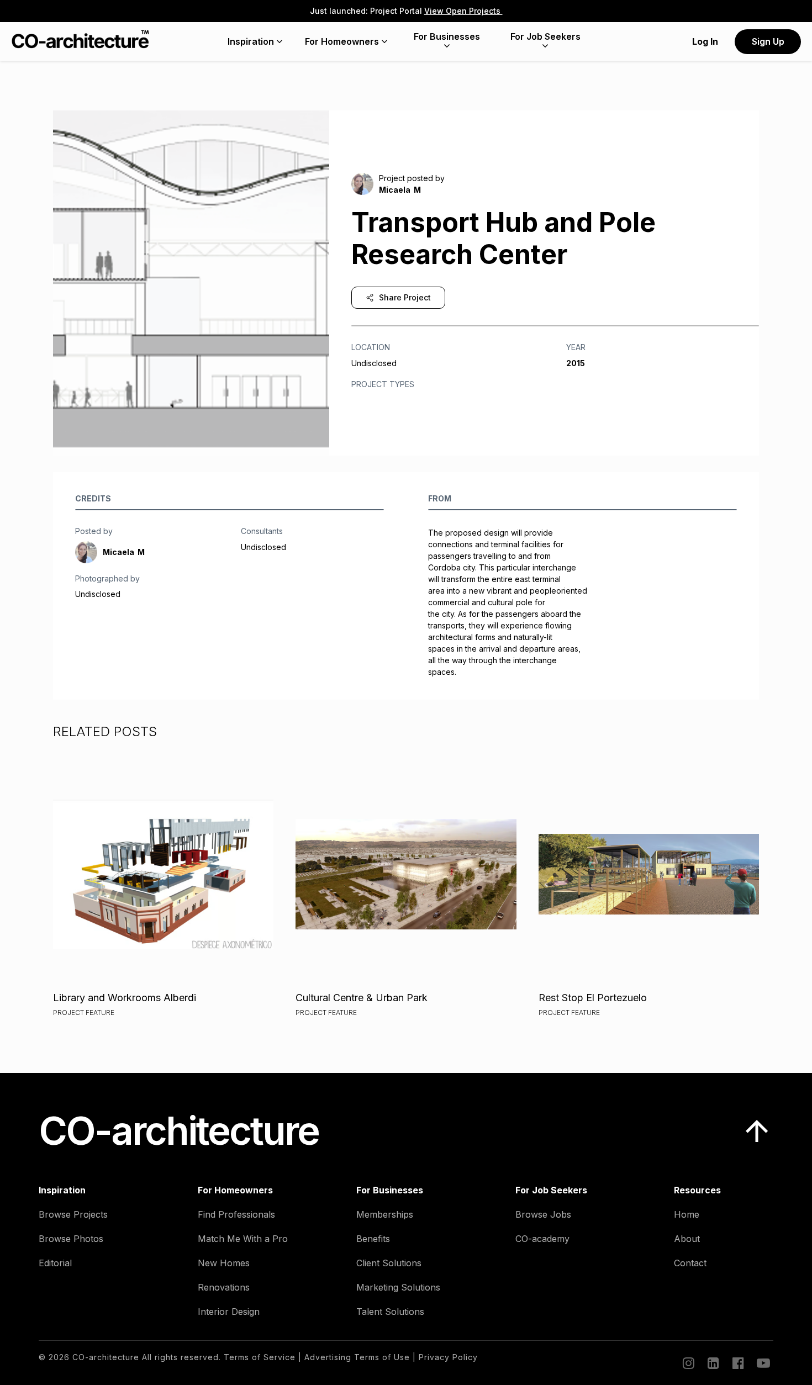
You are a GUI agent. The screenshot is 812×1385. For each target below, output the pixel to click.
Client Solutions (388, 1262)
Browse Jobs (543, 1214)
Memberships (384, 1214)
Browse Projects (73, 1214)
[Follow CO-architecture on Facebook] (737, 1363)
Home (686, 1214)
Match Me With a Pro (243, 1238)
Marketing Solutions (398, 1287)
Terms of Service (260, 1357)
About (687, 1238)
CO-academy (542, 1238)
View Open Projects (463, 10)
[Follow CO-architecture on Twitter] (762, 1363)
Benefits (373, 1238)
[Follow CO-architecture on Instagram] (688, 1363)
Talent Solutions (390, 1311)
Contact (690, 1262)
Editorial (55, 1262)
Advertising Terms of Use (357, 1357)
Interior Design (229, 1311)
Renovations (224, 1287)
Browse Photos (71, 1238)
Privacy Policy (448, 1357)
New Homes (224, 1262)
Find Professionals (236, 1214)
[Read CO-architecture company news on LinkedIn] (713, 1363)
